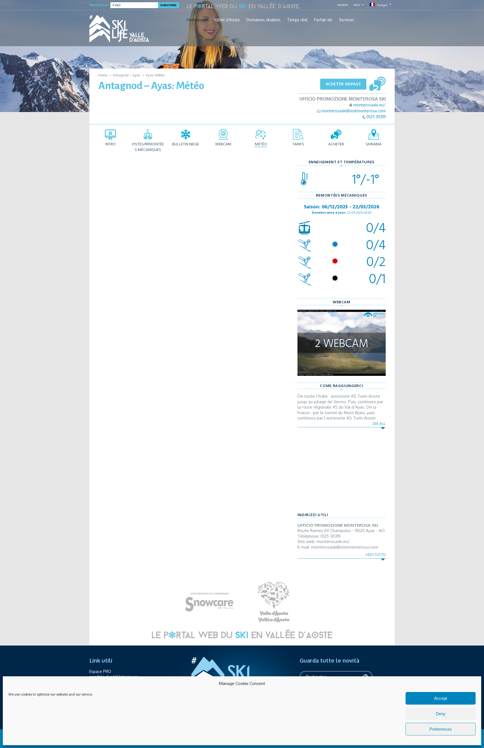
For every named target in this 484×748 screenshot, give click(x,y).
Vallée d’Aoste (227, 20)
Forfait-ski (323, 20)
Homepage (197, 20)
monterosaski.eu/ (369, 104)
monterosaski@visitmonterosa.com (354, 110)
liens (356, 4)
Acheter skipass (343, 83)
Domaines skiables (263, 20)
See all (379, 423)
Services (346, 20)
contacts (343, 4)
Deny (441, 713)
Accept (440, 698)
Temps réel (297, 20)
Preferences (440, 729)
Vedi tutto (376, 554)
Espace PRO (100, 671)
